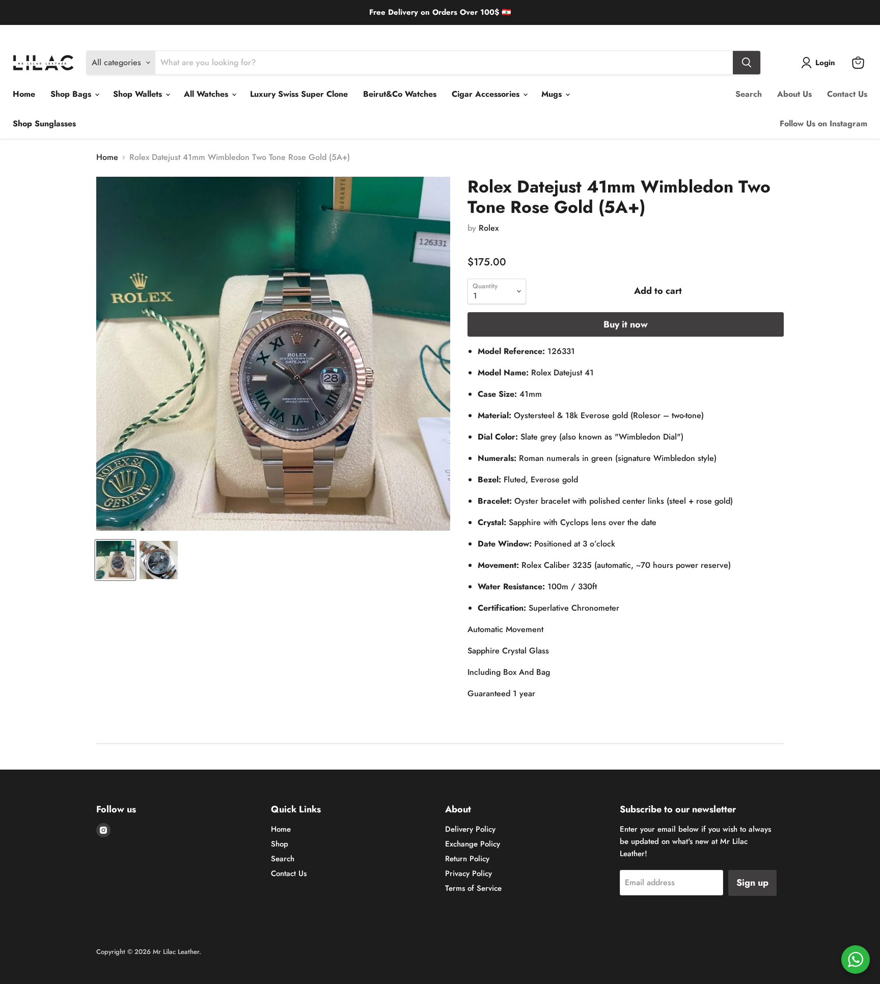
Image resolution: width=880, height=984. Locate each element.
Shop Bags (72, 94)
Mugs (552, 94)
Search (748, 94)
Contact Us (847, 94)
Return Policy (141, 33)
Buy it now (625, 324)
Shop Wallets (138, 94)
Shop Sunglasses (44, 123)
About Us (794, 94)
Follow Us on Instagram (823, 123)
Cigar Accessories (487, 94)
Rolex (489, 228)
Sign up (752, 882)
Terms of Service (473, 888)
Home (24, 94)
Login (825, 62)
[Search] (746, 62)
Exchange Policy (88, 33)
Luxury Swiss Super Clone (299, 94)
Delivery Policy (34, 33)
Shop (279, 844)
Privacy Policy (468, 873)
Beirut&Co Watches (399, 94)
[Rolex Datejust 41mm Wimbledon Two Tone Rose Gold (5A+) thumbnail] (115, 560)
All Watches (207, 94)
